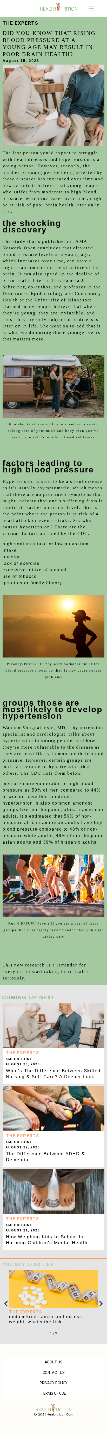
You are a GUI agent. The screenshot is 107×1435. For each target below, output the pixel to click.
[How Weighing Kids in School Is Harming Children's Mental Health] (53, 1191)
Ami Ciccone (18, 1059)
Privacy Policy (54, 1383)
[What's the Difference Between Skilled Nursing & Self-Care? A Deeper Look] (53, 1025)
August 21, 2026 (22, 1230)
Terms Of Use (53, 1393)
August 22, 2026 (22, 1147)
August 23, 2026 (22, 1064)
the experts (20, 23)
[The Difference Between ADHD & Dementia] (53, 1108)
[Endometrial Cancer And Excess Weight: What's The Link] (53, 1289)
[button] (92, 8)
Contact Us (54, 1372)
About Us (53, 1362)
